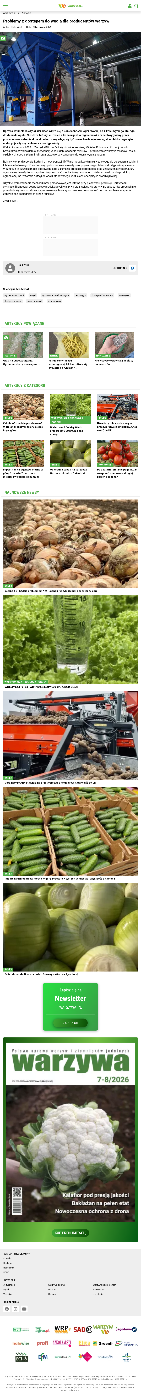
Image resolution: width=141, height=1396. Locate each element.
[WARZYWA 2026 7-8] (70, 1132)
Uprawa (52, 1294)
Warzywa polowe (56, 1285)
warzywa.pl (9, 13)
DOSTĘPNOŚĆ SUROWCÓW (102, 295)
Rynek (6, 1289)
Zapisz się (71, 1023)
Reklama (7, 1263)
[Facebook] (132, 268)
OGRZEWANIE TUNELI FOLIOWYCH (55, 295)
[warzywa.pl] (70, 6)
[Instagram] (15, 1309)
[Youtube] (24, 1309)
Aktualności (9, 1285)
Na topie (26, 13)
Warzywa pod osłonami (105, 1285)
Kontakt (7, 1258)
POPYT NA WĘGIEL (35, 301)
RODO (6, 1272)
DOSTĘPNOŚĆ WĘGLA (12, 301)
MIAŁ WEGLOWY (54, 301)
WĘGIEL (33, 295)
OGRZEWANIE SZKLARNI (14, 295)
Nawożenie (98, 1289)
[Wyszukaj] (136, 6)
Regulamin (8, 1267)
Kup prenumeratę (70, 1233)
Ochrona (52, 1289)
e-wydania (98, 1294)
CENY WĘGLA (80, 295)
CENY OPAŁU (124, 295)
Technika (7, 1294)
